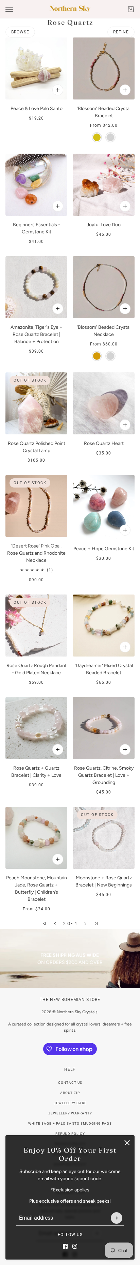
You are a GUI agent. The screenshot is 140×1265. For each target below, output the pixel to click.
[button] (44, 923)
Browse (20, 32)
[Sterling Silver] (110, 137)
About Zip (70, 1093)
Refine (121, 32)
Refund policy (70, 1134)
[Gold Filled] (97, 356)
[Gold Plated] (97, 137)
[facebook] (65, 1246)
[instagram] (74, 1246)
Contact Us (70, 1082)
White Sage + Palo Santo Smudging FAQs (70, 1123)
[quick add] (57, 89)
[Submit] (116, 1218)
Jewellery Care (70, 1103)
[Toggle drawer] (9, 9)
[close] (127, 1142)
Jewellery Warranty (70, 1113)
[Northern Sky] (70, 8)
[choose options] (125, 89)
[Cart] (131, 9)
